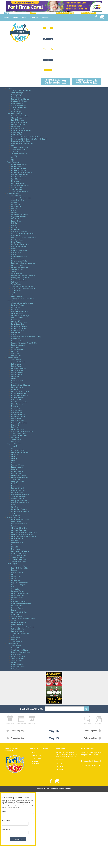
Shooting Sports (16, 616)
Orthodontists (15, 339)
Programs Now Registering (20, 494)
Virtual (13, 513)
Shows (13, 662)
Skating (13, 271)
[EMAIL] (98, 719)
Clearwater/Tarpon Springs (65, 13)
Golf (12, 587)
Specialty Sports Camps (19, 107)
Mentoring (14, 484)
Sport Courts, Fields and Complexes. (23, 276)
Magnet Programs (17, 133)
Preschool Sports (17, 608)
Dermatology (15, 320)
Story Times (15, 507)
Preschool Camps (17, 103)
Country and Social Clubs (19, 215)
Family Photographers (18, 170)
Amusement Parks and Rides (21, 198)
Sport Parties (15, 437)
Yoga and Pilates (16, 641)
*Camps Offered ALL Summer (21, 90)
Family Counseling (17, 324)
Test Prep (14, 151)
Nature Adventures (17, 259)
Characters (15, 376)
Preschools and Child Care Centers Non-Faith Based (29, 139)
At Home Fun (15, 204)
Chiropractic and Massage (20, 315)
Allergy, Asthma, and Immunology (22, 303)
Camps (9, 88)
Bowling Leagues (17, 572)
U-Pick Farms (15, 669)
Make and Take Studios (19, 250)
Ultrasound (15, 351)
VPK (12, 160)
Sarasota (60, 766)
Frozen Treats (16, 545)
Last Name (6, 829)
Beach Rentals (16, 522)
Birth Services (15, 309)
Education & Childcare (14, 114)
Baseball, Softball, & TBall (19, 568)
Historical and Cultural (18, 475)
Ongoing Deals (16, 654)
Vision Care (15, 353)
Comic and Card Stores (19, 530)
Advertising (34, 17)
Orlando (60, 764)
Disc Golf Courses (17, 219)
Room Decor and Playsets (20, 551)
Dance (13, 463)
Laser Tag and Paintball (19, 246)
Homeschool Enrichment (19, 477)
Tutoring (14, 156)
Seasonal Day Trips (17, 658)
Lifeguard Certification (18, 601)
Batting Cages (16, 206)
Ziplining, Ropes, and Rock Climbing (23, 299)
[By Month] (10, 719)
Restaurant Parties (17, 429)
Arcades (14, 202)
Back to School (16, 648)
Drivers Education (17, 467)
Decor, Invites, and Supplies (20, 385)
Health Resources (13, 301)
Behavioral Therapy (17, 305)
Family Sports (15, 580)
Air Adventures (16, 196)
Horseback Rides (17, 240)
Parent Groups (16, 179)
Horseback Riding (17, 597)
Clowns (13, 379)
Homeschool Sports (17, 595)
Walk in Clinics (16, 355)
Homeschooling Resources (20, 175)
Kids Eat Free (15, 547)
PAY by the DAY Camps (19, 101)
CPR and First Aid (17, 318)
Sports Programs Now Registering (22, 627)
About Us (35, 761)
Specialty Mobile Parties (19, 435)
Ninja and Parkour (17, 606)
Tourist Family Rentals (18, 559)
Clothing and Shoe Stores (19, 528)
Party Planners (16, 419)
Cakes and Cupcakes (18, 368)
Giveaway (44, 17)
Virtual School (15, 158)
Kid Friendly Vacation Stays (20, 244)
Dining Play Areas (17, 538)
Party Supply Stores (17, 421)
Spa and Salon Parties (18, 433)
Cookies (14, 383)
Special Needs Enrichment (20, 503)
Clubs (13, 456)
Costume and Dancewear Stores (22, 534)
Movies (13, 255)
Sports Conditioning (17, 625)
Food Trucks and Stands (19, 395)
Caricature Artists (17, 370)
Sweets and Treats (17, 557)
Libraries (14, 248)
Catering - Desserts (17, 372)
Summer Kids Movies (18, 667)
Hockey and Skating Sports (20, 593)
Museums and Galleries (19, 257)
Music (13, 486)
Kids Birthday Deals (17, 404)
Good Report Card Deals (19, 650)
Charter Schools (16, 118)
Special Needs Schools (19, 149)
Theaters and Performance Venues (23, 288)
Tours (13, 292)
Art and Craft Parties (18, 362)
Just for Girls (15, 480)
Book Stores (15, 526)
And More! (60, 769)
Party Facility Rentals (18, 414)
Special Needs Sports (18, 623)
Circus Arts (15, 454)
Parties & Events (12, 358)
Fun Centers (15, 229)
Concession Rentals (18, 381)
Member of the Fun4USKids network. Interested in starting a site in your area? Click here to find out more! (66, 755)
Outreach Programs (17, 490)
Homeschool (15, 126)
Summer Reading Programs (20, 511)
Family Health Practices (19, 328)
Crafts (13, 461)
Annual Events (16, 646)
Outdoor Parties (16, 412)
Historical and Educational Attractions (23, 238)
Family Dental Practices (19, 326)
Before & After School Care (20, 116)
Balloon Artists (16, 364)
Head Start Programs (18, 124)
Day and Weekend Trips (19, 217)
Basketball (14, 570)
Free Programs (16, 473)
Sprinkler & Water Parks (19, 280)
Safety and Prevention (18, 496)
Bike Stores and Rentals (19, 524)
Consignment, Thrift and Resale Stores (24, 532)
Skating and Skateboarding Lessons (23, 618)
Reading (14, 145)
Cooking (14, 458)
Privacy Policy (36, 758)
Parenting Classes (17, 492)
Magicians (14, 406)
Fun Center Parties (17, 398)
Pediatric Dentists (17, 341)
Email (4, 812)
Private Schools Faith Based (20, 141)
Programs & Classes (14, 444)
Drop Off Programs (17, 120)
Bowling (13, 210)
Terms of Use (36, 755)
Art (12, 448)
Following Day (90, 731)
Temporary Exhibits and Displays (22, 286)
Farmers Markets (17, 543)
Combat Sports (16, 576)
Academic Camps (17, 93)
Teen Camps (15, 109)
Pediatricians (15, 347)
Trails (13, 294)
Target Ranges (16, 284)
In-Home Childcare (17, 128)
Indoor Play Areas (17, 242)
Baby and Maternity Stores (20, 519)
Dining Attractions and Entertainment (23, 536)
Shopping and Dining (14, 517)
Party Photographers (18, 416)
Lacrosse (14, 599)
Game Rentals (16, 400)
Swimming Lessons (17, 631)
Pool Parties (15, 427)
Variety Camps (16, 112)
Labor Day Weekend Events (20, 652)
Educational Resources (19, 122)
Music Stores (15, 549)
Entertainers (15, 389)
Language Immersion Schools (21, 130)
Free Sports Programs (18, 585)
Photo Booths (15, 425)
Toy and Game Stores (18, 562)
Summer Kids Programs (19, 509)
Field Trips (14, 223)
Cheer (13, 574)
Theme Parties (16, 440)
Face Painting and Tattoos (20, 391)
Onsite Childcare (16, 135)
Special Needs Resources (19, 185)
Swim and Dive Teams (18, 629)
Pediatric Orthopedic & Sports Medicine (24, 343)
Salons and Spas (17, 269)
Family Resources (13, 162)
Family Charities (16, 166)
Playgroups (15, 181)
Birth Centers (15, 307)
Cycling (13, 578)
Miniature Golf (16, 252)
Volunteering (15, 515)
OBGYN (13, 334)
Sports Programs (12, 564)
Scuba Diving (15, 614)
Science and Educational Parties (22, 431)
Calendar (15, 17)
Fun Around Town (13, 194)
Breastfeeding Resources (19, 311)
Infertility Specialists (17, 330)
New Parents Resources (19, 177)
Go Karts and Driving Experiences (22, 233)
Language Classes (17, 482)
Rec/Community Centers (19, 267)
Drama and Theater (17, 465)
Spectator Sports (16, 273)
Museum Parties (16, 410)
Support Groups (16, 187)
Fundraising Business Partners (21, 172)
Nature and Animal (17, 488)
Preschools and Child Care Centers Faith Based (27, 137)
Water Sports (15, 637)
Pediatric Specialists (18, 345)
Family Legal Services (18, 168)
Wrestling (14, 639)
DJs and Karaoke (17, 387)
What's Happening (13, 644)
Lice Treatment (16, 332)
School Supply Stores (18, 553)
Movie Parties (15, 408)
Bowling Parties (16, 366)
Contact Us (35, 764)
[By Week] (21, 719)
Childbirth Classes (17, 313)
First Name (6, 820)
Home (6, 17)
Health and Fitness (17, 591)
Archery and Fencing (18, 566)
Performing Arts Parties (19, 423)
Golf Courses (15, 236)
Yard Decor (15, 442)
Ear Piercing (15, 541)
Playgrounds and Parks (19, 261)
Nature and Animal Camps (20, 99)
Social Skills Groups (17, 183)
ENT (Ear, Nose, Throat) (19, 322)
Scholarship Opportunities (19, 147)
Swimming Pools (16, 282)
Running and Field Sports (19, 612)
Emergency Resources (18, 164)
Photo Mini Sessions (18, 656)
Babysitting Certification (19, 450)
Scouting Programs (17, 498)
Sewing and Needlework (19, 501)
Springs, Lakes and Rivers (20, 278)
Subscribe (18, 839)
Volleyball (14, 635)
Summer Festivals (17, 665)
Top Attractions (16, 290)
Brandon (33, 13)
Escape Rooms (16, 221)
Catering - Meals (16, 374)
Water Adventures (17, 297)
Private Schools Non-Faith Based (22, 143)
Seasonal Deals (16, 660)
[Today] (32, 719)
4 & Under (14, 446)
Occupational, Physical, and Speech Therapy (26, 337)
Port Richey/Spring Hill (88, 13)
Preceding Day (17, 731)
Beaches (14, 208)
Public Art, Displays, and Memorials (23, 263)
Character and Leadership (20, 452)
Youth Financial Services (19, 191)
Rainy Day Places (17, 265)
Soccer (13, 620)
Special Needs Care (18, 349)
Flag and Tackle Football (19, 583)
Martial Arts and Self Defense (21, 604)
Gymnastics (15, 589)
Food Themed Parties (18, 393)
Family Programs (17, 471)
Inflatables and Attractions (20, 402)
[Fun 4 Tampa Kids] (19, 32)
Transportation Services (19, 154)
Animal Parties (16, 360)
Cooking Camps (16, 95)
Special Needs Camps (18, 105)
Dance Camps (16, 97)
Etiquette (14, 469)
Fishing (13, 225)
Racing (13, 610)
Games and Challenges (19, 231)
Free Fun (14, 227)
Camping (14, 212)
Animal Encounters (17, 200)
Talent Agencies (16, 189)
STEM (13, 505)
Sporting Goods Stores (18, 555)
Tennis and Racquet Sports (20, 633)
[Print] (87, 719)
